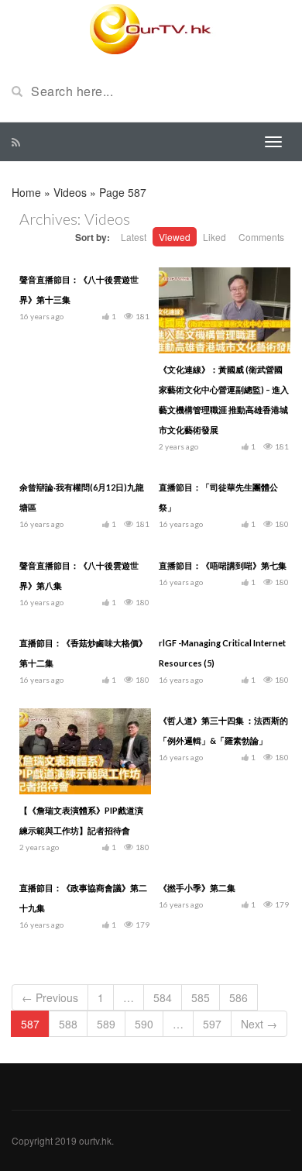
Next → (259, 1024)
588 (68, 1024)
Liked (214, 236)
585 (200, 997)
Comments (261, 236)
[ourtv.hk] (151, 29)
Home (26, 192)
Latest (133, 236)
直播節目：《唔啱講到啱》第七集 (223, 565)
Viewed (174, 236)
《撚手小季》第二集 (197, 888)
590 (144, 1024)
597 (212, 1024)
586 (238, 997)
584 (162, 997)
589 (106, 1024)
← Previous (50, 997)
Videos (70, 192)
